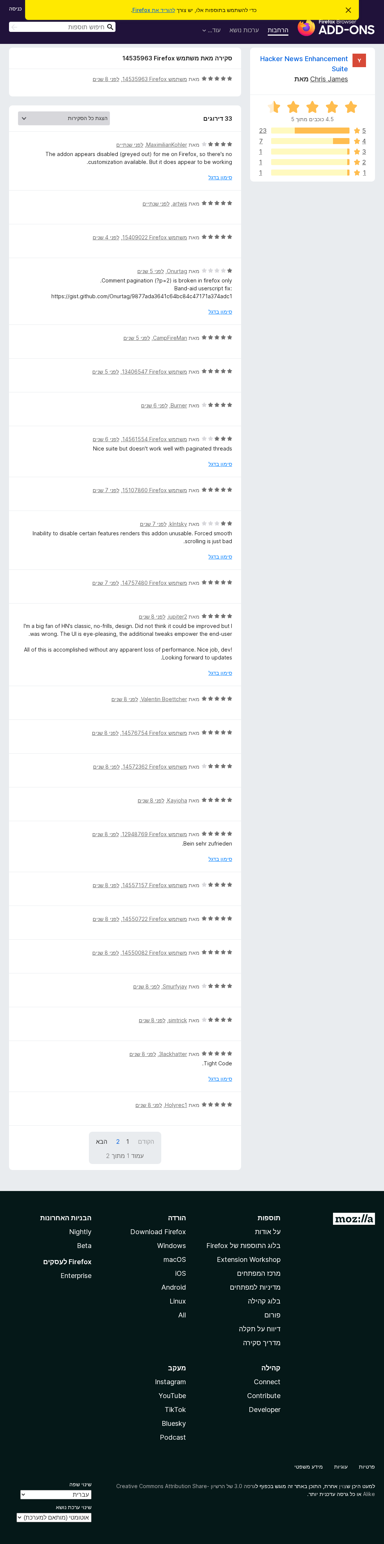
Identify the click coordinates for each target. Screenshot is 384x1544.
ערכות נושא (244, 30)
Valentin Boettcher (164, 699)
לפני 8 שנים (106, 79)
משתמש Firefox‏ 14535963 (154, 79)
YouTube (172, 1396)
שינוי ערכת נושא (74, 1507)
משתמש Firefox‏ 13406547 (154, 371)
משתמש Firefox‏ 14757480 (154, 583)
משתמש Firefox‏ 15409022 (154, 237)
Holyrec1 (176, 1105)
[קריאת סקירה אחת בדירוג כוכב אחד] (310, 173)
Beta (84, 1246)
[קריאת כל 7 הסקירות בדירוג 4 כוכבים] (310, 141)
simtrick (177, 1020)
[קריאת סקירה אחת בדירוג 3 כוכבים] (310, 152)
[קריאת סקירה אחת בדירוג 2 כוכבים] (310, 162)
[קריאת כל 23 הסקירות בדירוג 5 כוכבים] (310, 131)
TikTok (175, 1409)
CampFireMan (170, 338)
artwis (179, 203)
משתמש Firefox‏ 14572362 (155, 766)
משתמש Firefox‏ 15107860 (154, 490)
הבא (101, 1141)
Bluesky (174, 1423)
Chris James (329, 79)
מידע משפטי (308, 1466)
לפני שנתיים (129, 144)
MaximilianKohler (166, 144)
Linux (178, 1301)
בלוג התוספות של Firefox (243, 1246)
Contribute (263, 1396)
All (182, 1315)
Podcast (173, 1437)
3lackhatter (173, 1054)
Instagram (170, 1382)
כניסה (15, 8)
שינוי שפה (80, 1484)
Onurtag (177, 271)
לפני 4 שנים (106, 237)
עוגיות (341, 1466)
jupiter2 (177, 616)
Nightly (80, 1232)
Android (173, 1287)
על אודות (267, 1232)
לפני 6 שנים (154, 405)
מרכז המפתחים (258, 1273)
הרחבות (278, 30)
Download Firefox (158, 1232)
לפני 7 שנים (106, 490)
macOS (175, 1259)
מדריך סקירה (261, 1343)
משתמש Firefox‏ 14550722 (154, 919)
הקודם (146, 1141)
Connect (267, 1382)
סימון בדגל (220, 177)
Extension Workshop (248, 1259)
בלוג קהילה (264, 1301)
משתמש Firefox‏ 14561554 (154, 439)
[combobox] (62, 27)
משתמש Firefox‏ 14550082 (154, 952)
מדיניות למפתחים (255, 1287)
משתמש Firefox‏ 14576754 (154, 733)
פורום (272, 1315)
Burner (179, 405)
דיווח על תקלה (259, 1329)
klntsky (178, 524)
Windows (171, 1246)
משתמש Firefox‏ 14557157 (154, 885)
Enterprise (76, 1276)
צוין (342, 1486)
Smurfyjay (175, 986)
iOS (180, 1273)
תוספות (269, 1218)
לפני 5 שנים (150, 271)
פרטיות (367, 1466)
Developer (264, 1409)
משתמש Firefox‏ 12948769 (154, 834)
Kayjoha (177, 800)
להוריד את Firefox (153, 10)
